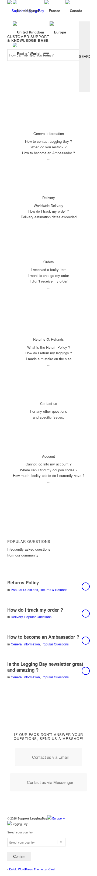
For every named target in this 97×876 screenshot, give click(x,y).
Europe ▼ (58, 818)
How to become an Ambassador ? (43, 637)
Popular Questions (24, 589)
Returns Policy (23, 582)
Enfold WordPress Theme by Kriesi (32, 869)
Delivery (17, 616)
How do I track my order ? (35, 610)
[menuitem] (46, 53)
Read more (86, 586)
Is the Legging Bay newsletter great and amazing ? (45, 667)
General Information (25, 644)
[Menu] (46, 53)
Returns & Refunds (53, 589)
